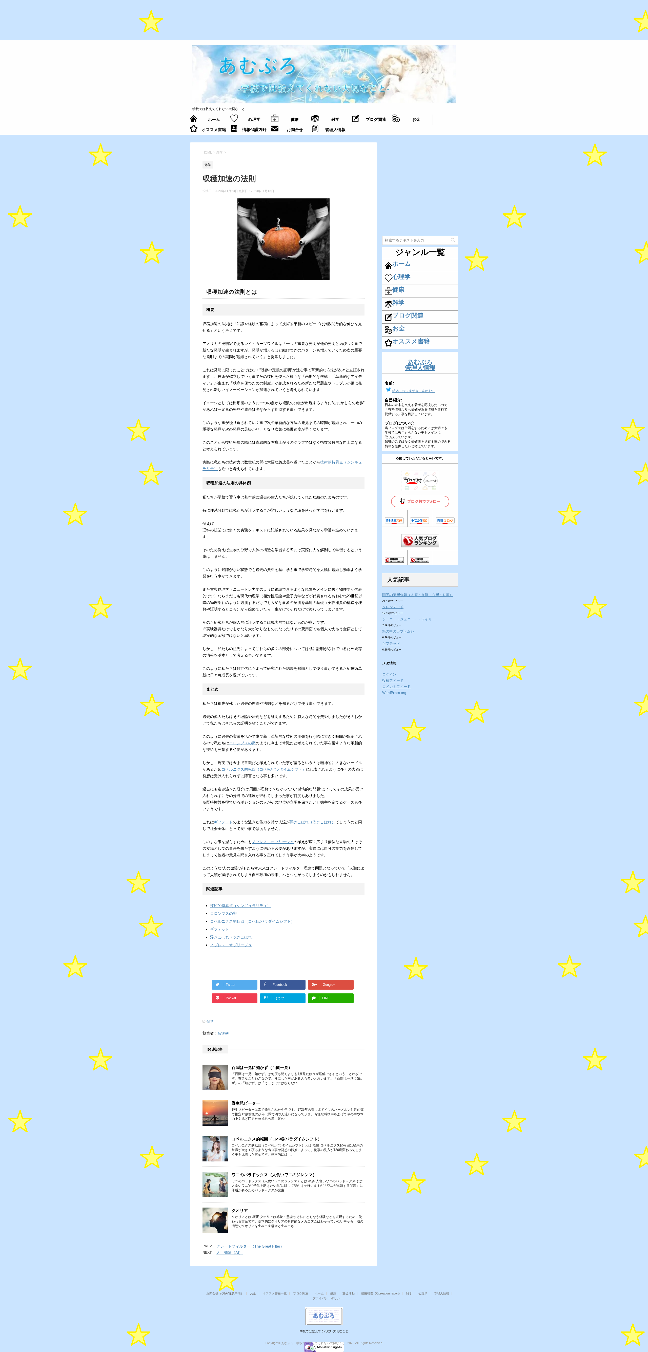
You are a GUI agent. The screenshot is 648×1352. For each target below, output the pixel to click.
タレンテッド (392, 607)
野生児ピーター (246, 1103)
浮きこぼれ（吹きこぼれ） (312, 822)
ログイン (389, 674)
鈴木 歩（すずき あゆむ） (413, 391)
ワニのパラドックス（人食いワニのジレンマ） (274, 1175)
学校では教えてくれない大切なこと (324, 1331)
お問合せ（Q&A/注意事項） (225, 1293)
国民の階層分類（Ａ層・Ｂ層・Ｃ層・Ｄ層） (417, 595)
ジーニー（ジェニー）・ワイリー (408, 619)
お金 (253, 1293)
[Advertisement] (324, 22)
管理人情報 (441, 1293)
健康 (333, 1293)
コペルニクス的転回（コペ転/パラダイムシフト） (263, 769)
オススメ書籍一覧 (274, 1293)
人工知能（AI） (229, 1252)
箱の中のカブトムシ (398, 631)
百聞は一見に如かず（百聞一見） (262, 1067)
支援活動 (348, 1293)
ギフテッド (223, 822)
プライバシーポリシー (328, 1298)
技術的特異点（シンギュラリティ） (240, 905)
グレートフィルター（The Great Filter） (250, 1246)
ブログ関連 (300, 1293)
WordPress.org (394, 693)
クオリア (240, 1210)
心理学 (423, 1293)
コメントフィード (396, 686)
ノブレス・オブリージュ (273, 842)
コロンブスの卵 (242, 743)
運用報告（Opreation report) (380, 1293)
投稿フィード (392, 680)
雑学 (210, 1021)
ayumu (223, 1033)
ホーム (319, 1293)
